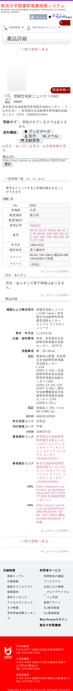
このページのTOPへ (57, 271)
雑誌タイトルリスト (20, 586)
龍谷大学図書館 (50, 625)
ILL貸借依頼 (51, 612)
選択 (7, 164)
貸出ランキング (17, 597)
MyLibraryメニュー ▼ (46, 27)
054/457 (35, 225)
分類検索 (13, 581)
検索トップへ (15, 576)
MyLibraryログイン (54, 619)
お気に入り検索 (54, 586)
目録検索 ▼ (16, 27)
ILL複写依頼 (51, 607)
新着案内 (13, 591)
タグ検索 (13, 607)
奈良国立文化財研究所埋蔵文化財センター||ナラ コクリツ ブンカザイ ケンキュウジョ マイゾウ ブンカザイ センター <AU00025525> (51, 447)
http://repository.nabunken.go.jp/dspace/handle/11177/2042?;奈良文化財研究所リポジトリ (50, 493)
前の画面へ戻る (36, 49)
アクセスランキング (20, 602)
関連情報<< (61, 90)
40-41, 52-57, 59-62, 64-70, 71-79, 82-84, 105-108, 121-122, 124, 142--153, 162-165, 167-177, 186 (49, 235)
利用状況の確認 (54, 576)
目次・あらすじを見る (22, 146)
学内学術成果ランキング (21, 615)
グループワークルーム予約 (58, 594)
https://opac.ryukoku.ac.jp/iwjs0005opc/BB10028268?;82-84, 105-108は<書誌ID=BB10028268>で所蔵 (50, 513)
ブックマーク (52, 581)
